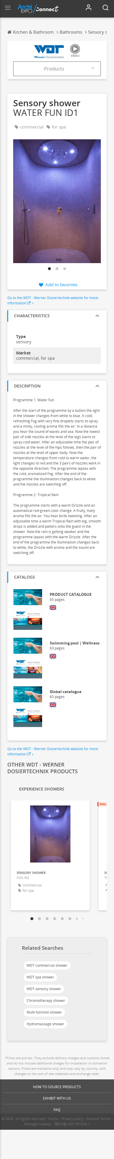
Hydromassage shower (45, 1023)
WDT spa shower (40, 977)
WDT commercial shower (47, 965)
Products (54, 69)
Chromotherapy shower (46, 1000)
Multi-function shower (44, 1012)
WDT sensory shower (44, 988)
